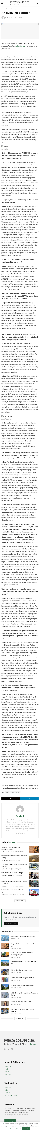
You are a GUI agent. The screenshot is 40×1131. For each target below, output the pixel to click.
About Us (7, 1066)
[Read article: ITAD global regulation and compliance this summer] (34, 866)
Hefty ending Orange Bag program (21, 970)
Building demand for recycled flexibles (22, 978)
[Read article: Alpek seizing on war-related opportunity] (5, 938)
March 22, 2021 (19, 18)
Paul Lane (5, 860)
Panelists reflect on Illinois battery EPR (13, 873)
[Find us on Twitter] (12, 1049)
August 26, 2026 (15, 860)
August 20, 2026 (16, 988)
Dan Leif (9, 18)
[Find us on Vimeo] (8, 1049)
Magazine (7, 1075)
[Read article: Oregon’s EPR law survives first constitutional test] (34, 849)
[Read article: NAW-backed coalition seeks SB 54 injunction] (34, 892)
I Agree (26, 1128)
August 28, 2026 (19, 852)
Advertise (7, 1087)
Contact (7, 1093)
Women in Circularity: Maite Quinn (21, 1001)
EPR (7, 792)
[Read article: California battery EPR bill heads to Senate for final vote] (34, 883)
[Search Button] (38, 3)
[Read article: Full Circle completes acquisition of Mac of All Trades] (5, 995)
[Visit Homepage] (20, 3)
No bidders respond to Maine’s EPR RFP (22, 985)
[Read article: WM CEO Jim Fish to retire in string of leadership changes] (5, 954)
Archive (7, 1072)
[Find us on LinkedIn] (5, 1049)
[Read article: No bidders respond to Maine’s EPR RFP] (5, 987)
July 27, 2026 (16, 939)
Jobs (6, 1090)
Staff (6, 1069)
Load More (20, 900)
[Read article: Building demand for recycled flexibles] (5, 979)
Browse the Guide (10, 923)
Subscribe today (20, 46)
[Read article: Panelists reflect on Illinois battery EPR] (34, 875)
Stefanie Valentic (7, 852)
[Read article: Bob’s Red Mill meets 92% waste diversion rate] (5, 963)
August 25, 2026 (19, 886)
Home (2, 9)
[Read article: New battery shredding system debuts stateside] (5, 1011)
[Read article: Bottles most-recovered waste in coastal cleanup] (34, 858)
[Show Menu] (2, 3)
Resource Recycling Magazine (13, 9)
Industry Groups (15, 792)
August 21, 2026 (19, 894)
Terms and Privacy (10, 1096)
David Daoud (6, 869)
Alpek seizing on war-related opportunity (23, 936)
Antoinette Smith (7, 875)
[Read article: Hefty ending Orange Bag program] (5, 972)
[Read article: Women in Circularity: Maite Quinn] (5, 1003)
